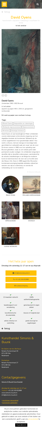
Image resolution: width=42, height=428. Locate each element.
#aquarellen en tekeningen (23, 123)
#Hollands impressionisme (11, 127)
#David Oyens (7, 123)
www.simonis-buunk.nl (9, 393)
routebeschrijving (21, 286)
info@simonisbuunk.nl (22, 273)
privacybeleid (33, 419)
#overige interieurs (17, 131)
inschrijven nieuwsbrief (10, 400)
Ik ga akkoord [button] (21, 425)
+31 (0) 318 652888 (22, 279)
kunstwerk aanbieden (9, 403)
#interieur (5, 131)
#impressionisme (28, 127)
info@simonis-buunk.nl (9, 395)
